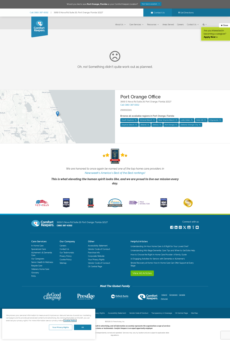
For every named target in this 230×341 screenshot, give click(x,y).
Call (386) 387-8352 (39, 12)
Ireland (164, 295)
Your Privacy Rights (96, 259)
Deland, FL (145, 125)
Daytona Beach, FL (129, 125)
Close (225, 25)
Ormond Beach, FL (147, 120)
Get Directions (187, 12)
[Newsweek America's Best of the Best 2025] (90, 207)
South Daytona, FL (129, 120)
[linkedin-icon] (176, 227)
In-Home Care (37, 246)
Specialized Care (38, 249)
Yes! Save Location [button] (150, 4)
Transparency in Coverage (161, 313)
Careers (180, 24)
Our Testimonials (67, 253)
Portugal (164, 299)
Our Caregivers (37, 259)
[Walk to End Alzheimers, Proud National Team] (139, 205)
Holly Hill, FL (201, 120)
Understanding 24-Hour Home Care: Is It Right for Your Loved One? (159, 246)
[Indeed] (193, 228)
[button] (120, 24)
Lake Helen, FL (187, 120)
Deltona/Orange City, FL (191, 125)
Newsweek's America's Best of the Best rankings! (115, 172)
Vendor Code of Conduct (99, 249)
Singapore (173, 295)
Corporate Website (96, 256)
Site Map (194, 313)
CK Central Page (95, 266)
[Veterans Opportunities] (42, 207)
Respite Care (36, 266)
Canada (182, 295)
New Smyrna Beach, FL (168, 120)
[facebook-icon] (171, 227)
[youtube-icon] (188, 227)
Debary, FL (157, 125)
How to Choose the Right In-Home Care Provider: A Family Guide (159, 255)
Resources (151, 24)
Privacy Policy (66, 256)
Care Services (135, 24)
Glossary (35, 273)
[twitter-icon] (184, 228)
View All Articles (142, 273)
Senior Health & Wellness (42, 262)
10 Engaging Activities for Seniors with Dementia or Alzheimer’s (158, 259)
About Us (119, 24)
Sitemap (63, 263)
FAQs (33, 276)
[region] (48, 324)
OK (82, 327)
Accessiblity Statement (97, 246)
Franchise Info (94, 253)
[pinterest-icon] (180, 227)
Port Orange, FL (171, 125)
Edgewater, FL (215, 120)
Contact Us (191, 24)
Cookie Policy (66, 259)
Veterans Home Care (40, 269)
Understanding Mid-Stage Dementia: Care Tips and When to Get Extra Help (163, 250)
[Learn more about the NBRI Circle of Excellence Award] (188, 207)
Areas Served (168, 24)
